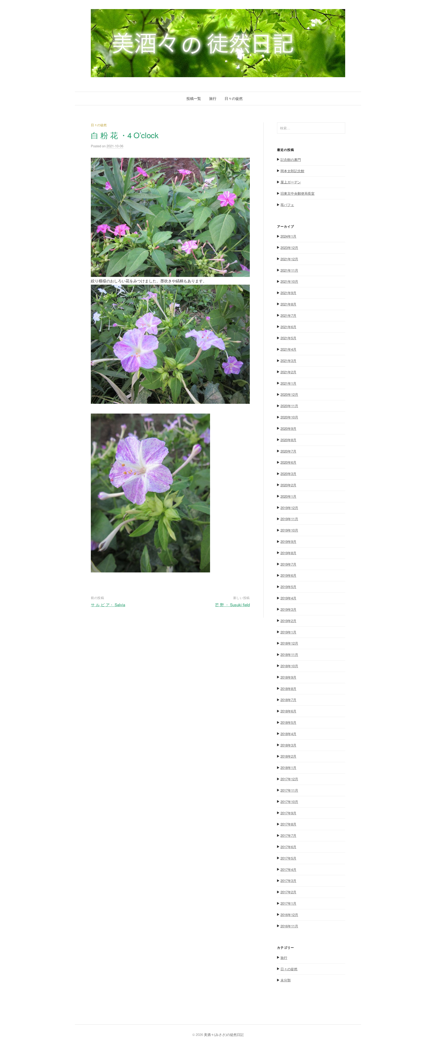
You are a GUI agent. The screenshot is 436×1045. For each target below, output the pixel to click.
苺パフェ (287, 204)
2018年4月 (288, 733)
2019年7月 (288, 564)
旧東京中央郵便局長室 (297, 193)
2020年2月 (288, 485)
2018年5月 (288, 722)
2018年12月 (289, 643)
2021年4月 (288, 349)
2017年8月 (288, 824)
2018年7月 (288, 699)
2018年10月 (289, 665)
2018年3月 (288, 745)
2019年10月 (289, 530)
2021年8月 (288, 304)
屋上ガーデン (290, 182)
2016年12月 (289, 914)
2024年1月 (288, 236)
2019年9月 (288, 541)
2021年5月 (288, 337)
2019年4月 (288, 598)
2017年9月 (288, 813)
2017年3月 (288, 880)
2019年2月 (288, 620)
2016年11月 (289, 926)
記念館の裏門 (290, 159)
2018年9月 (288, 677)
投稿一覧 (193, 98)
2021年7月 (288, 315)
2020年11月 (289, 405)
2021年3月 (288, 360)
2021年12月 (289, 258)
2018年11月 (289, 654)
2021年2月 (288, 372)
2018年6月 (288, 711)
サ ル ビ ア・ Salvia (108, 604)
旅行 (212, 98)
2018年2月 (288, 756)
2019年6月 (288, 575)
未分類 (285, 980)
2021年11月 (289, 270)
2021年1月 (288, 383)
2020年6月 (288, 462)
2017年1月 (288, 903)
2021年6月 (288, 326)
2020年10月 (289, 417)
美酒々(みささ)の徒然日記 (224, 1034)
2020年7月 (288, 451)
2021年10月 (289, 281)
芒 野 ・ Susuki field (232, 604)
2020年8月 (288, 439)
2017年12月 (289, 778)
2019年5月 (288, 586)
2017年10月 (289, 801)
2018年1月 (288, 767)
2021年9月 (288, 292)
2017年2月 (288, 892)
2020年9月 (288, 428)
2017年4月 (288, 869)
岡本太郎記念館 (292, 170)
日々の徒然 (234, 98)
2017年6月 (288, 846)
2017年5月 (288, 858)
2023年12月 (289, 247)
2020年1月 (288, 496)
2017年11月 (289, 790)
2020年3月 (288, 473)
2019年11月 (289, 518)
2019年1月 (288, 632)
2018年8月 (288, 688)
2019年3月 (288, 609)
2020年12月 (289, 394)
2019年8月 (288, 552)
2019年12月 (289, 507)
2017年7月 (288, 835)
